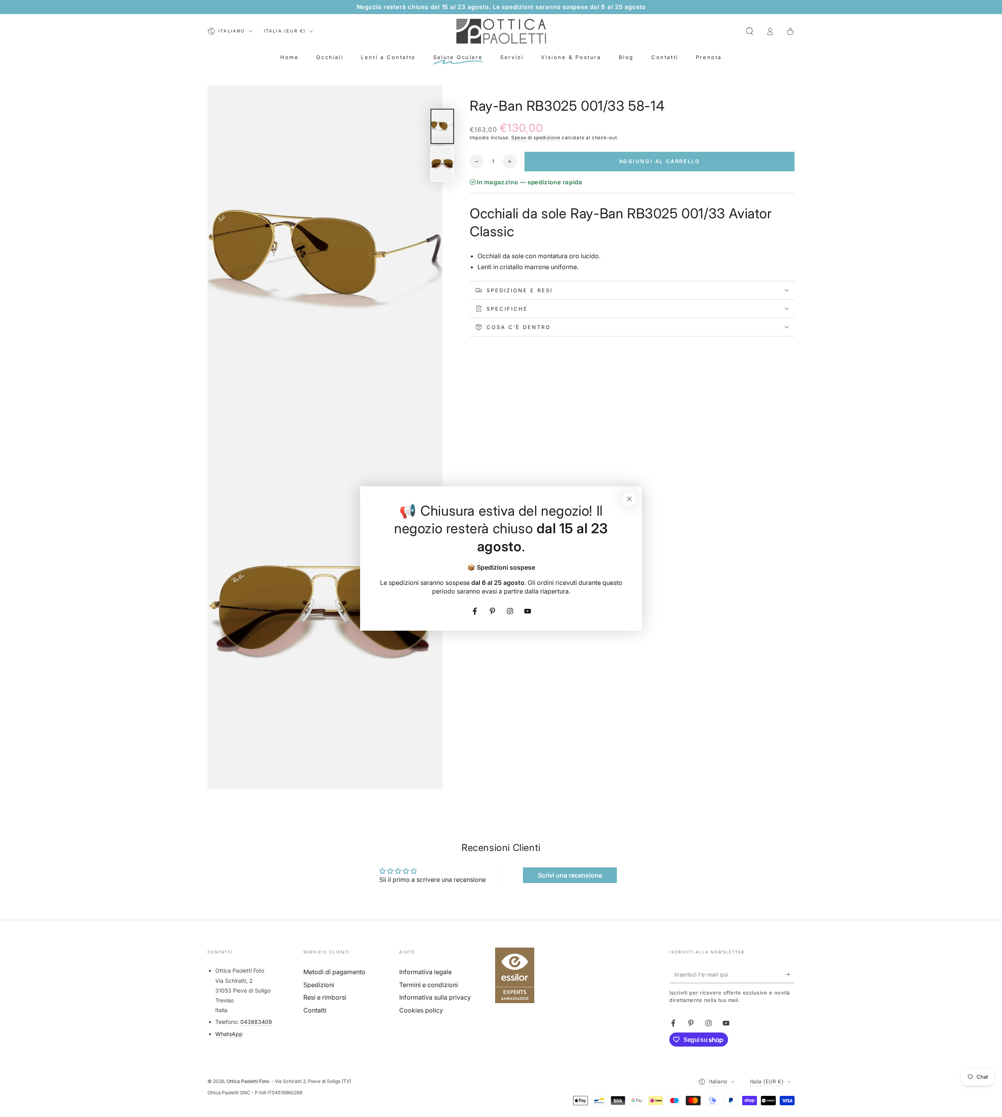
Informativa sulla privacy (435, 997)
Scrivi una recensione (570, 875)
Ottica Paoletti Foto (248, 1081)
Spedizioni (318, 985)
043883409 (256, 1021)
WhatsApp (229, 1034)
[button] (749, 31)
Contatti (314, 1010)
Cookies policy (421, 1010)
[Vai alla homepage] (501, 31)
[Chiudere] (629, 498)
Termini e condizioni (428, 985)
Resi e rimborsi (324, 997)
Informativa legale (425, 972)
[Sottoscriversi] (790, 974)
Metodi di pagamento (334, 972)
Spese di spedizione (535, 137)
